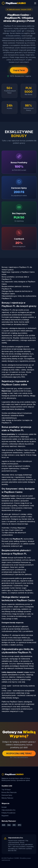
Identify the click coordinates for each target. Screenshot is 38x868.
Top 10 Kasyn (6, 789)
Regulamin (5, 815)
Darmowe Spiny (7, 795)
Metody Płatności (7, 798)
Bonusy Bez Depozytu (9, 792)
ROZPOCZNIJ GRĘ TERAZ (19, 753)
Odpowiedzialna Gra (8, 810)
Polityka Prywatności (8, 813)
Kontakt (4, 807)
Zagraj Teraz (19, 70)
